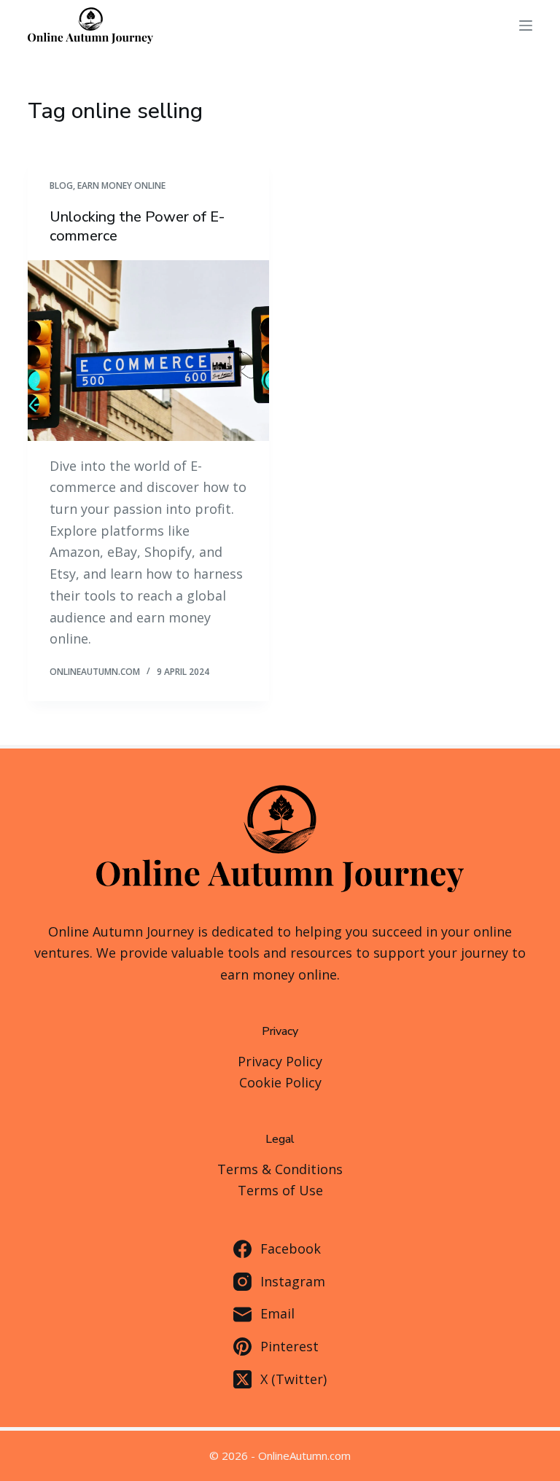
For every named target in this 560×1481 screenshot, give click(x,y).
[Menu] (525, 25)
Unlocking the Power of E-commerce (137, 226)
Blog (61, 185)
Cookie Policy (280, 1082)
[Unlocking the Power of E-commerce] (148, 350)
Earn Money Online (121, 185)
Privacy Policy (280, 1061)
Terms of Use (280, 1190)
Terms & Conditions (280, 1169)
